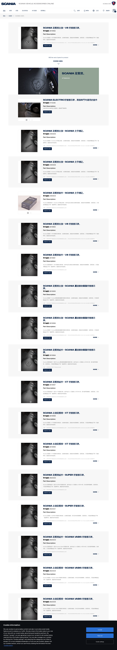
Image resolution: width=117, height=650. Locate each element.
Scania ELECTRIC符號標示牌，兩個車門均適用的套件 (70, 100)
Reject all (99, 635)
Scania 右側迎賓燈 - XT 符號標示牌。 (62, 444)
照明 (10, 10)
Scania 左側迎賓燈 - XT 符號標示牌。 (62, 413)
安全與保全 (25, 10)
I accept (100, 629)
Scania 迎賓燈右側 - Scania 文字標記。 (64, 162)
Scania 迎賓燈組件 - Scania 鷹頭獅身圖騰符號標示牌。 (69, 351)
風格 (4, 10)
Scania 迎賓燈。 (74, 73)
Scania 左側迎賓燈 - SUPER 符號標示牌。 (64, 506)
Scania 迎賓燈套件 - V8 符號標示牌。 (62, 255)
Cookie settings (100, 641)
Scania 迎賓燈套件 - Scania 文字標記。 (64, 193)
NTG (87, 10)
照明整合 (43, 10)
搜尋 (78, 10)
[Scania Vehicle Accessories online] (8, 4)
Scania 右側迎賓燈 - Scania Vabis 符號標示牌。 (68, 599)
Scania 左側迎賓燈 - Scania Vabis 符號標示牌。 (68, 568)
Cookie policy (8, 645)
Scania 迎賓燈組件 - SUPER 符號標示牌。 (64, 475)
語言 (97, 10)
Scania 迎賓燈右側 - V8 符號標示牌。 (62, 224)
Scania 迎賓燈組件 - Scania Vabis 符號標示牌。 (68, 537)
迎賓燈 (10, 16)
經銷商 (108, 10)
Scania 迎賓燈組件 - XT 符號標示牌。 (62, 382)
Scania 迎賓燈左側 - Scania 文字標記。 (64, 131)
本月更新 (34, 10)
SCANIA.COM (107, 4)
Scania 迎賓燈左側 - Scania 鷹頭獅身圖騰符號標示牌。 (69, 287)
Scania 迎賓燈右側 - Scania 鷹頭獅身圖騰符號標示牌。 (69, 319)
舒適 (17, 10)
